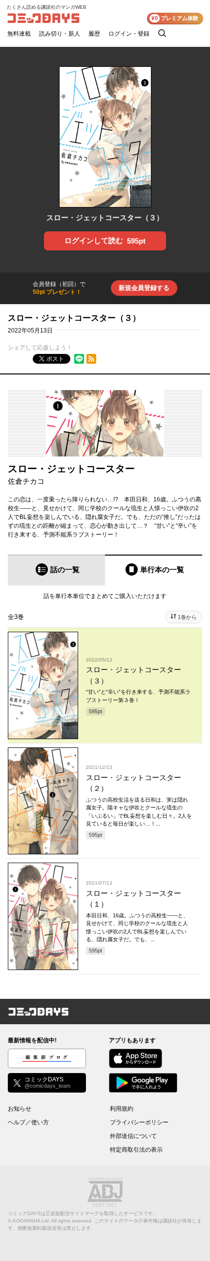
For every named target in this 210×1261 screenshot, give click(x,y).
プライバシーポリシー (139, 1122)
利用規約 (121, 1108)
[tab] (56, 570)
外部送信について (133, 1136)
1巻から (187, 617)
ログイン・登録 (128, 33)
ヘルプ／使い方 (28, 1122)
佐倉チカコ (26, 481)
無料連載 (19, 33)
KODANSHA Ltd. (31, 1220)
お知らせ (19, 1108)
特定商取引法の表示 (136, 1149)
